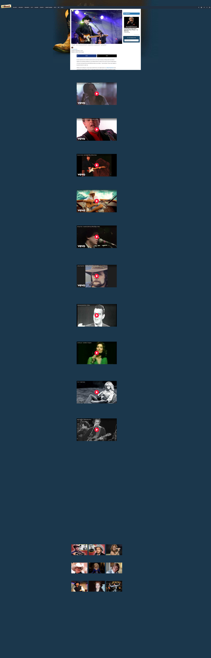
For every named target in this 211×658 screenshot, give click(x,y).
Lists (32, 7)
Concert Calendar (48, 7)
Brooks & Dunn (82, 146)
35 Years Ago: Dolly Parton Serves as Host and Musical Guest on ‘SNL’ (96, 576)
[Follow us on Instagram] (209, 7)
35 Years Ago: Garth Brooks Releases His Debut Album (78, 594)
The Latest (15, 7)
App (58, 7)
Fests (55, 7)
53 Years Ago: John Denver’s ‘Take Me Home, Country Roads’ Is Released (113, 576)
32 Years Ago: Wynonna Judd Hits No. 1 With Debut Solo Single (96, 595)
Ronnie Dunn (83, 148)
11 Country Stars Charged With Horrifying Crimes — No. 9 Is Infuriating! (79, 558)
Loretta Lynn (82, 332)
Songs (95, 461)
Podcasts (42, 7)
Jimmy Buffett (91, 186)
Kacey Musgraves (83, 75)
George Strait (82, 218)
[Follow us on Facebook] (204, 7)
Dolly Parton (82, 370)
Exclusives (21, 7)
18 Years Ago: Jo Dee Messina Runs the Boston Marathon (114, 557)
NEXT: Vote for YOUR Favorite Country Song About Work (96, 454)
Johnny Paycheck (109, 67)
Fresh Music (27, 7)
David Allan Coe (109, 255)
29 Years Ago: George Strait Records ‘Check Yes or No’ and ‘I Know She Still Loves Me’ (114, 595)
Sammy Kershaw (83, 110)
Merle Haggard (82, 409)
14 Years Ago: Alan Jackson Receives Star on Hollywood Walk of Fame (78, 576)
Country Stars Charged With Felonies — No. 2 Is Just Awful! (96, 558)
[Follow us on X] (207, 7)
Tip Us (62, 7)
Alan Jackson (82, 182)
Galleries (36, 7)
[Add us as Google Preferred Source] (201, 7)
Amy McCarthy (74, 49)
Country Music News (84, 461)
